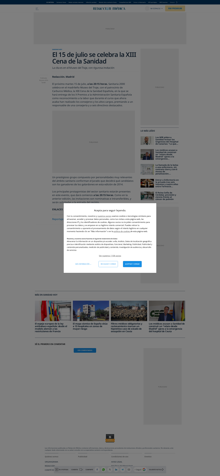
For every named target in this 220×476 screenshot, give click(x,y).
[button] (110, 255)
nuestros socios (104, 216)
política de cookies (122, 231)
